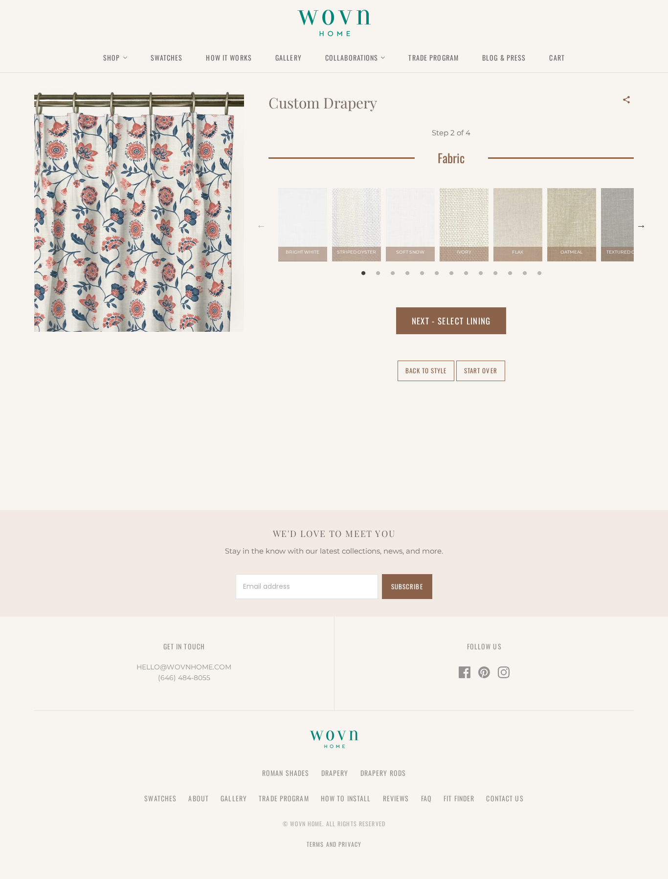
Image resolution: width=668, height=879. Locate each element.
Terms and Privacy (334, 844)
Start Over (480, 370)
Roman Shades (285, 773)
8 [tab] (466, 274)
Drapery (335, 773)
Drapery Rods (383, 773)
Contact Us (504, 798)
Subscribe (407, 586)
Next (641, 225)
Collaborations (352, 57)
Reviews (396, 798)
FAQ (426, 798)
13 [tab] (539, 274)
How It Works (228, 57)
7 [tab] (451, 274)
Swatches (167, 57)
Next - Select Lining (451, 321)
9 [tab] (481, 274)
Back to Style (426, 370)
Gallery (288, 57)
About (198, 798)
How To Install (346, 798)
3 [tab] (393, 274)
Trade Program (433, 57)
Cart (556, 57)
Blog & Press (504, 57)
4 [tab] (407, 274)
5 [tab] (422, 274)
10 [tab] (495, 274)
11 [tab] (510, 274)
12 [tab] (525, 274)
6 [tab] (437, 274)
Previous (261, 225)
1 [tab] (363, 274)
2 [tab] (378, 274)
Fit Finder (459, 798)
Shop (111, 57)
